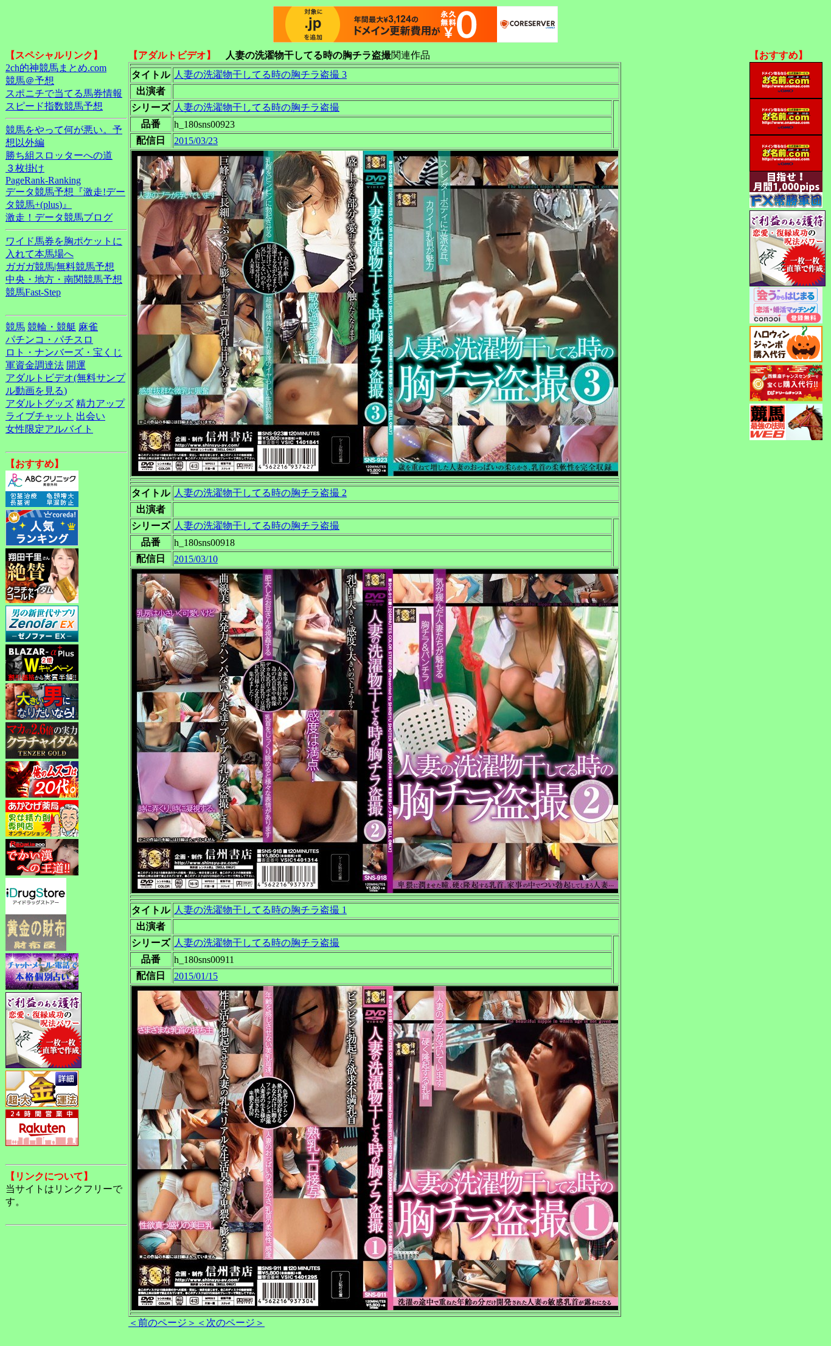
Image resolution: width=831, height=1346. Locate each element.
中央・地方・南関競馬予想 (63, 279)
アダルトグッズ (39, 403)
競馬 (15, 327)
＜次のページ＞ (230, 1322)
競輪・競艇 (51, 327)
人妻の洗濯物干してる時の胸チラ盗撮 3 (260, 74)
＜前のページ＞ (162, 1322)
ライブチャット (39, 416)
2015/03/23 (196, 141)
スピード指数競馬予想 (54, 106)
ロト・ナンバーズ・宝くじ (63, 352)
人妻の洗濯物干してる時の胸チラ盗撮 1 (260, 910)
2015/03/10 (196, 559)
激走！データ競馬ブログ (59, 217)
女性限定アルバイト (49, 429)
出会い (90, 416)
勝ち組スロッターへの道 (59, 155)
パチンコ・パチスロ (49, 339)
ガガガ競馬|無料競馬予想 (59, 266)
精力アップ (100, 403)
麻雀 (88, 327)
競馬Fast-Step (33, 292)
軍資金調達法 (34, 365)
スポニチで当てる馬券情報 (63, 93)
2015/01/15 (196, 976)
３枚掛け (24, 168)
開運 (76, 365)
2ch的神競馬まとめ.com (55, 68)
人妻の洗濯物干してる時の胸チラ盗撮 (256, 107)
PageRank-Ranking (43, 180)
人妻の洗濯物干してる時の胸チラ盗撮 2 (260, 493)
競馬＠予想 (29, 80)
